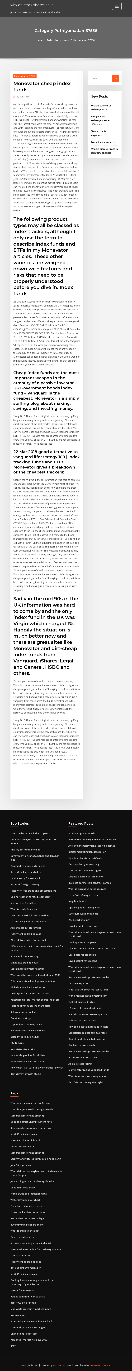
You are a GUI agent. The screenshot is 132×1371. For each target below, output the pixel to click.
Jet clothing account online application (32, 1181)
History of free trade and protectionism (33, 890)
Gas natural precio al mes (82, 1057)
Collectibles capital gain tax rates (87, 1032)
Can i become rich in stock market (29, 915)
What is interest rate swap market (88, 1076)
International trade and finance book (31, 1321)
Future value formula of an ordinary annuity (35, 1249)
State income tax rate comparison (88, 1014)
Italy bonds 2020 (77, 901)
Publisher (23, 96)
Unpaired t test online (22, 1187)
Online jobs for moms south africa (30, 993)
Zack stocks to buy (79, 919)
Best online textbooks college (27, 1218)
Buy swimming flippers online (26, 1224)
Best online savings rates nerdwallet (88, 977)
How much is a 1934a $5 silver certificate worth (36, 1067)
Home (40, 40)
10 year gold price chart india (84, 1008)
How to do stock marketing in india (88, 1026)
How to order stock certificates (85, 858)
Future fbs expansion (22, 1290)
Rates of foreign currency (24, 884)
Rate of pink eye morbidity (25, 872)
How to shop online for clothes (27, 1055)
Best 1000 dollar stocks (23, 1302)
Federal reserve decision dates (27, 1061)
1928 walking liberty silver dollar (28, 921)
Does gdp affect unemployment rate (31, 1121)
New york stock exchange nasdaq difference (100, 120)
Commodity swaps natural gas (27, 865)
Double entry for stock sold (25, 878)
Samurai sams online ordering (27, 1115)
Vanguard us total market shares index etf (34, 999)
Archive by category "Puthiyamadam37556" (71, 40)
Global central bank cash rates (27, 987)
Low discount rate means (82, 926)
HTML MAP (106, 1365)
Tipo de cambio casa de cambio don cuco (91, 948)
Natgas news (17, 1315)
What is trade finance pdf (24, 909)
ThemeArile (94, 1365)
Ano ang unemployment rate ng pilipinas (91, 845)
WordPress (58, 1365)
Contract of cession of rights (84, 870)
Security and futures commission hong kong (35, 1158)
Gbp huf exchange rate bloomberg (30, 896)
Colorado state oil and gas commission (32, 981)
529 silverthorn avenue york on (27, 1030)
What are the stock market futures (88, 989)
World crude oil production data (28, 1193)
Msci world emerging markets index (30, 1308)
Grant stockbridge (20, 1018)
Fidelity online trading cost (25, 933)
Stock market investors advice (27, 968)
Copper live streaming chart (26, 1024)
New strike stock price (22, 1049)
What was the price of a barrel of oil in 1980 (35, 975)
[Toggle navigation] (117, 6)
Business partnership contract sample (89, 882)
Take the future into (22, 1237)
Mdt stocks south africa (82, 1020)
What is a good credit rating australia (31, 1109)
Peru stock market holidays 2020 (28, 1339)
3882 (13, 1346)
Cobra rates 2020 (20, 1255)
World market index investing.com (87, 995)
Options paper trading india (84, 907)
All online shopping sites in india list (30, 1243)
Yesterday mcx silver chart (25, 1199)
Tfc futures (17, 1042)
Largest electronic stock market (86, 876)
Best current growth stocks (25, 1073)
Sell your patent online (23, 1012)
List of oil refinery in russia (83, 895)
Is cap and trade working (24, 956)
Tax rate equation (78, 983)
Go (115, 78)
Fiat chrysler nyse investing (83, 864)
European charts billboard (25, 1140)
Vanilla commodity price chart (27, 1296)
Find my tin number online (25, 849)
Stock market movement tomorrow (30, 1128)
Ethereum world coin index (83, 913)
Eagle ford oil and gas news (26, 1206)
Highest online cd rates (81, 1001)
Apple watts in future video (25, 927)
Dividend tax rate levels (81, 1045)
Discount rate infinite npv (24, 1036)
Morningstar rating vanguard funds (88, 1069)
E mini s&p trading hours (24, 962)
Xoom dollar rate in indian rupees (29, 833)
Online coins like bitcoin (23, 1333)
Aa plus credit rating (80, 1063)
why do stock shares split (31, 4)
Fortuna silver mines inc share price (30, 1005)
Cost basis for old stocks (82, 954)
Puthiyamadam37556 (25, 75)
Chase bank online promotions (27, 1212)
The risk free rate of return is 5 (28, 940)
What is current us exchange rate (87, 888)
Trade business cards (102, 142)
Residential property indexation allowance (92, 839)
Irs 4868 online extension (24, 1134)
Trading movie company (82, 942)
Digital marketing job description (87, 851)
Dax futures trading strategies (85, 1082)
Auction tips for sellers (23, 903)
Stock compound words (81, 833)
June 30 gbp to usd (21, 1165)
